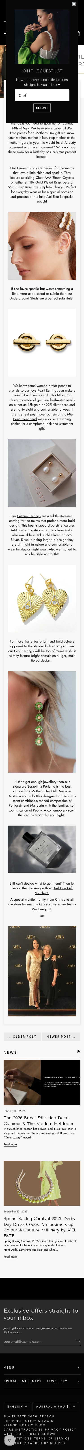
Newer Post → (61, 1037)
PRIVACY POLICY (60, 1429)
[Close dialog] (74, 4)
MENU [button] (9, 1368)
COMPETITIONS (18, 1438)
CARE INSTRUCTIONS (23, 1429)
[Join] (76, 1341)
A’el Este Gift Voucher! (54, 890)
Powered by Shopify (45, 1443)
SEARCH (47, 1416)
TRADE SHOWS (42, 1434)
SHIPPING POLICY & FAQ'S (29, 1421)
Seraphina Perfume (41, 786)
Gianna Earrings (29, 515)
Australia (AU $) (53, 1406)
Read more (10, 1144)
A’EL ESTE (17, 1416)
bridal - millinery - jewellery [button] (35, 1381)
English (15, 1406)
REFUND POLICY (18, 1425)
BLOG (40, 1425)
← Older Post (22, 1037)
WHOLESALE (15, 1434)
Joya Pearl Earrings (44, 390)
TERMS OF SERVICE (52, 1438)
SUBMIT (42, 108)
